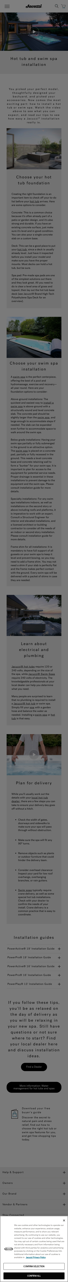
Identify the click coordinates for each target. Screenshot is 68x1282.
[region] (34, 1249)
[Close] (64, 1220)
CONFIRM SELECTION (33, 1266)
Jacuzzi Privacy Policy (36, 1257)
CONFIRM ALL (34, 1275)
